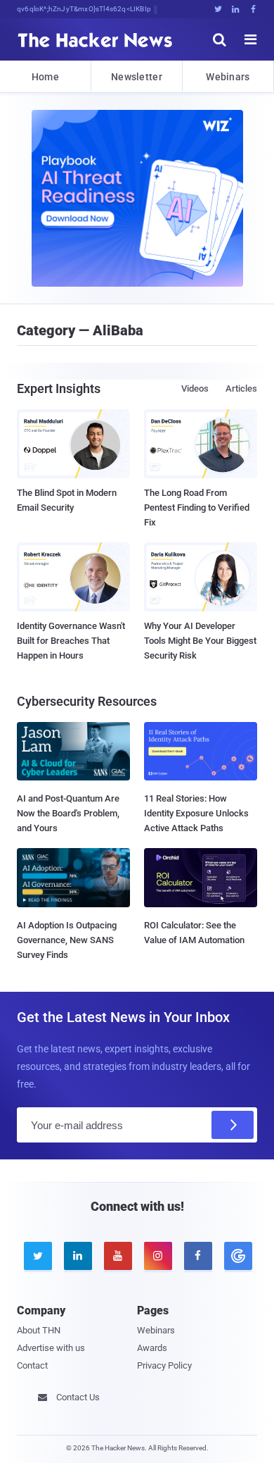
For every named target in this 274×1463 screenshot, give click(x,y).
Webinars (227, 76)
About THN (38, 1330)
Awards (152, 1348)
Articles (241, 388)
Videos (195, 388)
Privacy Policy (164, 1365)
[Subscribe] (232, 1125)
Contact (32, 1365)
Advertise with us (51, 1348)
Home (45, 76)
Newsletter (136, 76)
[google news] (237, 1256)
